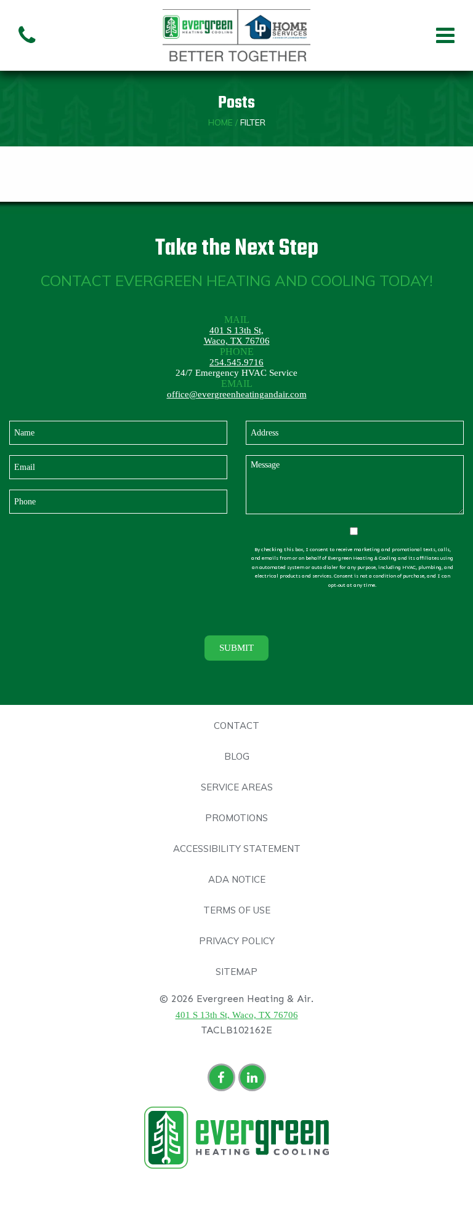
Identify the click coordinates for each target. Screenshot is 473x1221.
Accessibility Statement (237, 848)
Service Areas (237, 787)
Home (220, 122)
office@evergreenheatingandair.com (237, 394)
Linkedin (254, 1079)
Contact (236, 725)
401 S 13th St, (236, 330)
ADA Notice (236, 879)
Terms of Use (236, 910)
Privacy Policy (237, 941)
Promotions (236, 818)
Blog (236, 756)
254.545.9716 (236, 362)
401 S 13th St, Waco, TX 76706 (237, 1015)
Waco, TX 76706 (237, 341)
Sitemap (236, 971)
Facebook (223, 1079)
